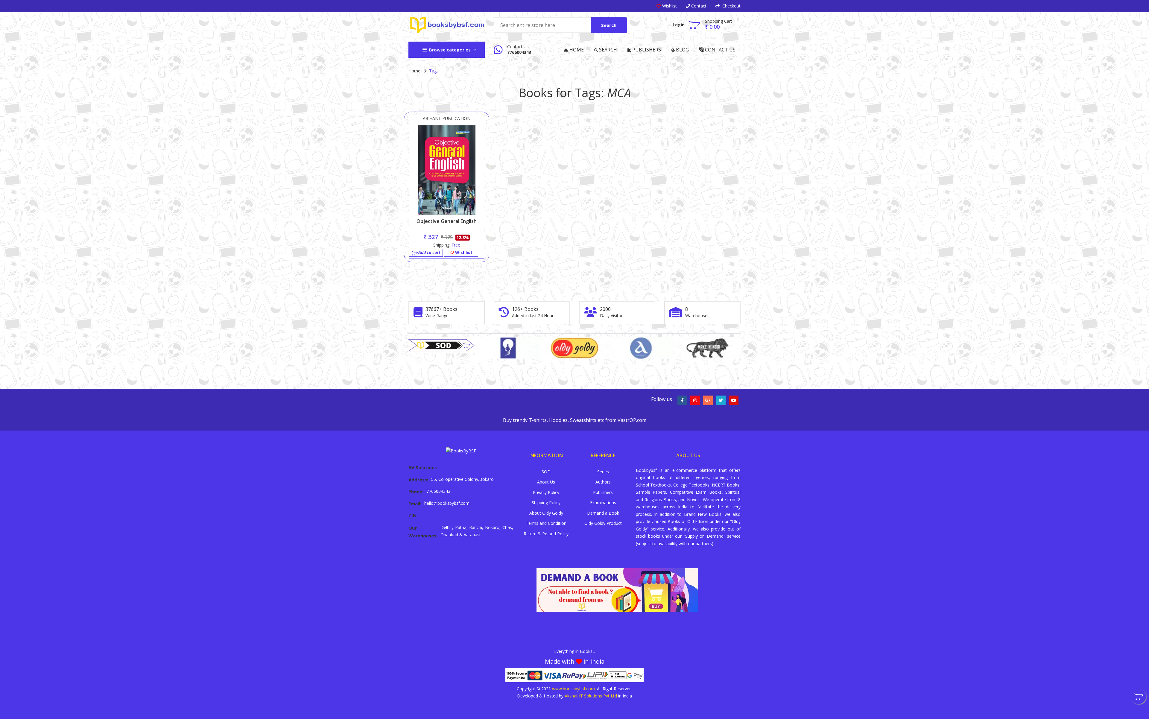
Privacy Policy (546, 492)
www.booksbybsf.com (573, 688)
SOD (546, 472)
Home (576, 49)
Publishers (646, 49)
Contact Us (719, 49)
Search (608, 25)
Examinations (603, 502)
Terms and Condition (546, 523)
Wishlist (463, 252)
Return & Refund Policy (546, 533)
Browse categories (450, 50)
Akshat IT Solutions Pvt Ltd (591, 696)
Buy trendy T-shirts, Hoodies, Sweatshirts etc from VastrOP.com (574, 420)
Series (603, 472)
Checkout (731, 6)
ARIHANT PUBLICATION (446, 118)
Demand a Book (603, 513)
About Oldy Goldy (546, 513)
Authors (603, 482)
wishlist (669, 6)
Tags (434, 71)
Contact (698, 6)
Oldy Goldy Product (603, 523)
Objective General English (447, 221)
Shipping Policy (546, 502)
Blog (682, 49)
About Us (546, 482)
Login (679, 25)
